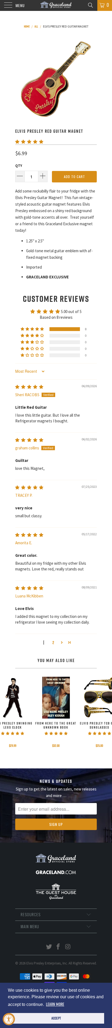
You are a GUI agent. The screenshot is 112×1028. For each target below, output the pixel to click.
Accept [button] (56, 1018)
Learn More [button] (55, 1004)
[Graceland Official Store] (56, 5)
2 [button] (53, 642)
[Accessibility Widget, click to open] (9, 1019)
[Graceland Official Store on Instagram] (68, 947)
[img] (29, 386)
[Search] (90, 5)
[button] (29, 141)
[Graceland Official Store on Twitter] (49, 947)
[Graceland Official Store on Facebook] (58, 947)
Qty (18, 165)
